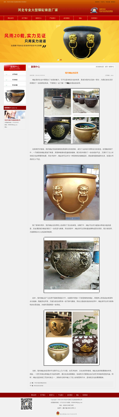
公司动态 (14, 74)
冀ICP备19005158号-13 (69, 408)
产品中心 (102, 2)
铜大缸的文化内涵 (38, 385)
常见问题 (108, 2)
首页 (106, 66)
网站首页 (11, 18)
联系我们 (113, 2)
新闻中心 (39, 18)
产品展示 (53, 18)
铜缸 (80, 18)
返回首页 (97, 2)
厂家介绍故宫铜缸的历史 (40, 383)
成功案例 (66, 18)
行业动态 (14, 79)
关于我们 (25, 18)
